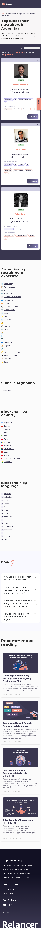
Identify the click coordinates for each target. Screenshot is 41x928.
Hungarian (8, 517)
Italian (6, 520)
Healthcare (8, 329)
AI (4, 290)
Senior (27, 92)
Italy (5, 436)
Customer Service (11, 306)
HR (5, 333)
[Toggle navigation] (37, 4)
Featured (27, 48)
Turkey (6, 455)
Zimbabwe (8, 462)
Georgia (7, 429)
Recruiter (17, 92)
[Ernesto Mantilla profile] (21, 71)
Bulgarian (8, 497)
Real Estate (8, 359)
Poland (7, 439)
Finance (7, 323)
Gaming (7, 326)
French (6, 503)
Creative (7, 303)
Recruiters (5, 16)
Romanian (8, 530)
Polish (6, 523)
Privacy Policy (8, 893)
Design (6, 316)
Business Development (12, 297)
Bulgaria (7, 426)
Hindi (6, 513)
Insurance (8, 336)
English (7, 500)
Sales (6, 362)
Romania (7, 442)
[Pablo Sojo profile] (21, 200)
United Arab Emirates (12, 458)
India (6, 432)
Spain (6, 452)
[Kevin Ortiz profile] (21, 136)
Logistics (7, 346)
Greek (6, 510)
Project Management (12, 355)
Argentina (22, 14)
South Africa (9, 449)
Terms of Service (9, 889)
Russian (7, 533)
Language (8, 342)
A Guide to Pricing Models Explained (16, 873)
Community (8, 300)
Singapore (8, 445)
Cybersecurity (9, 310)
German (7, 507)
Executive (7, 319)
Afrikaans (7, 494)
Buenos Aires (6, 391)
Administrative (9, 287)
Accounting (8, 284)
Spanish (7, 536)
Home (3, 14)
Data (6, 313)
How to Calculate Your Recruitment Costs (18, 869)
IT (4, 339)
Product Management (12, 352)
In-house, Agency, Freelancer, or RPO (16, 877)
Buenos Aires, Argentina (20, 89)
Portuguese (8, 526)
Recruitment (12, 14)
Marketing (8, 349)
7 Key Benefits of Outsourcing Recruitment (18, 865)
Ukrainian (7, 539)
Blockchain (31, 14)
